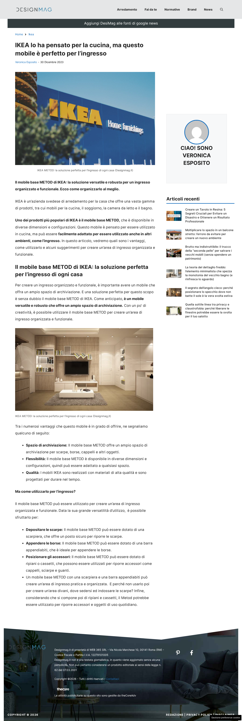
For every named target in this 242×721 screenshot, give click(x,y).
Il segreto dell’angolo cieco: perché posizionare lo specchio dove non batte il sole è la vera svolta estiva (209, 292)
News (208, 9)
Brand (192, 9)
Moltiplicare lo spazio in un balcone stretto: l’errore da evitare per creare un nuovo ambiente (209, 234)
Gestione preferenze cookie (225, 717)
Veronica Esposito (26, 62)
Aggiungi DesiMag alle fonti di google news (121, 23)
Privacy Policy (199, 714)
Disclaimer (224, 714)
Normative (172, 9)
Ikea (31, 34)
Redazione (175, 714)
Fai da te (151, 9)
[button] (221, 9)
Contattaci (112, 678)
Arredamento (127, 9)
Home (19, 34)
